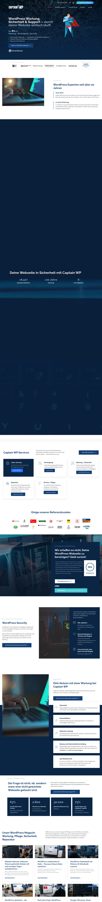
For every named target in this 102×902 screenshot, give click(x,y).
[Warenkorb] (70, 2)
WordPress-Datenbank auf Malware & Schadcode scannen (81, 864)
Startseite (49, 7)
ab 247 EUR (50, 470)
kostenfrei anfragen (18, 494)
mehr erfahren (17, 470)
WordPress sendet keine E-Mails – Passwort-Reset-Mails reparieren (50, 864)
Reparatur (82, 7)
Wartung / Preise (73, 7)
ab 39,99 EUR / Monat (84, 472)
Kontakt (90, 7)
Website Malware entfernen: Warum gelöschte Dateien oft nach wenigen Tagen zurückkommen (17, 865)
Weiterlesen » (10, 878)
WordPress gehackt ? (60, 7)
